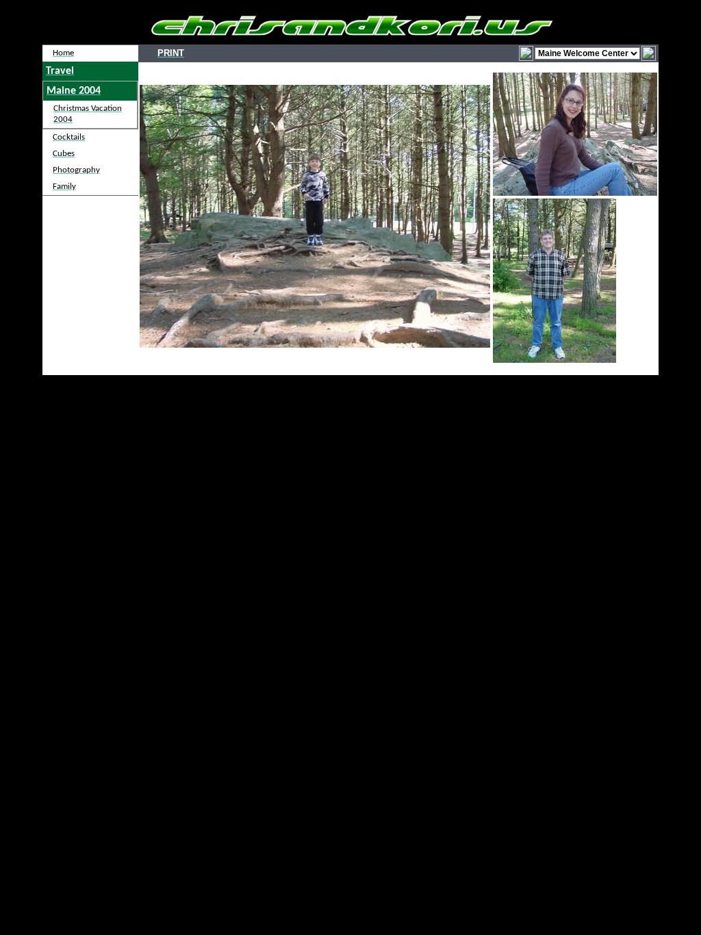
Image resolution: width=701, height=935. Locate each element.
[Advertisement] (350, 444)
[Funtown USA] (648, 53)
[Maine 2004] (526, 53)
